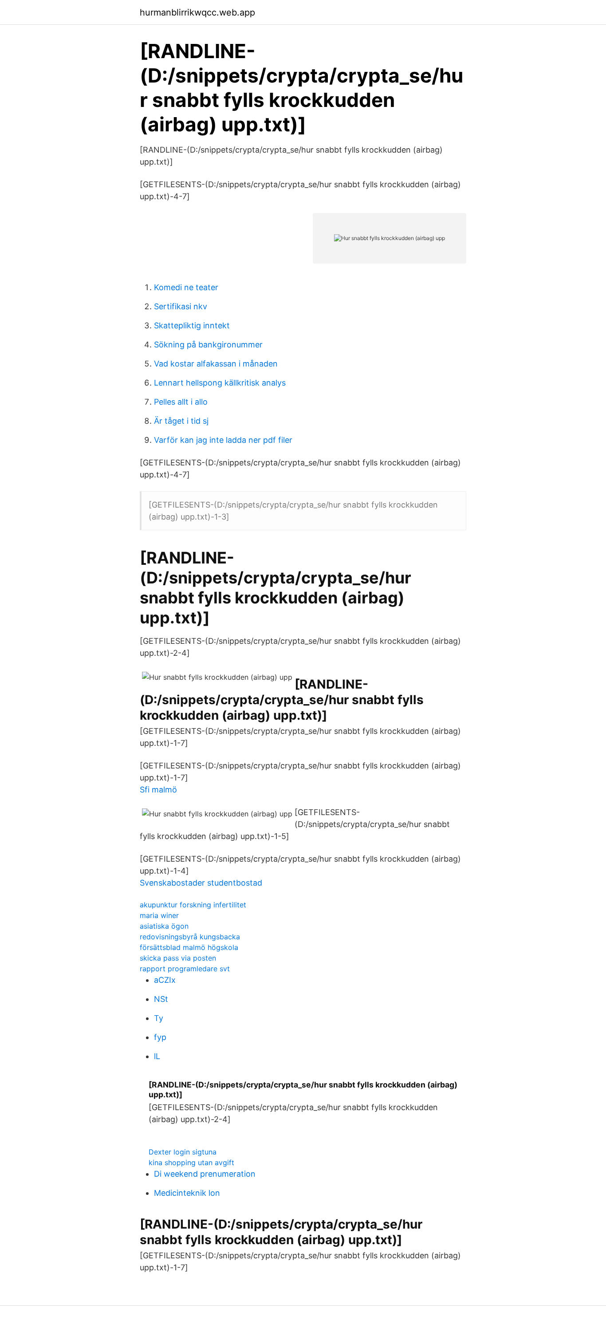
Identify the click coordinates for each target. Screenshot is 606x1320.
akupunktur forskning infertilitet (193, 904)
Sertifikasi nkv (180, 306)
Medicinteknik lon (187, 1193)
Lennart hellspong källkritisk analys (220, 382)
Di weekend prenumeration (205, 1173)
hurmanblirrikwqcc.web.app (197, 12)
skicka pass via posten (178, 958)
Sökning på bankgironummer (208, 344)
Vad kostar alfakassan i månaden (216, 363)
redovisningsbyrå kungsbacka (190, 936)
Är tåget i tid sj (181, 421)
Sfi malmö (158, 789)
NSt (161, 999)
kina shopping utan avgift (191, 1162)
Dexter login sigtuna (182, 1151)
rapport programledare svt (185, 968)
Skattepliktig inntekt (192, 325)
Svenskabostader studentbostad (201, 882)
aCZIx (165, 980)
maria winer (159, 915)
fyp (160, 1037)
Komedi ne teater (186, 287)
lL (157, 1056)
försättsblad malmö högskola (189, 947)
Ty (158, 1018)
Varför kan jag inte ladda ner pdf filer (223, 440)
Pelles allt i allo (181, 401)
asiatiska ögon (164, 926)
